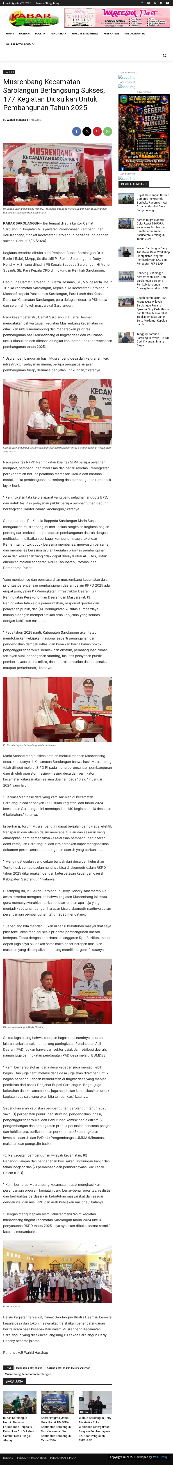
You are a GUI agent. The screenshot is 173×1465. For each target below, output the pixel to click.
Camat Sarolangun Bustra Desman (68, 1367)
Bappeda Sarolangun (29, 1367)
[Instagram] (148, 3)
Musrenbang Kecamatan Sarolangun (28, 1374)
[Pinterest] (97, 131)
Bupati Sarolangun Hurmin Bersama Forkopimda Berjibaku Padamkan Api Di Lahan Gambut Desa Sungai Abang (153, 203)
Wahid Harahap (17, 119)
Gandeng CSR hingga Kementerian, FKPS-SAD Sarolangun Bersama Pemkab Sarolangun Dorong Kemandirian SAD (152, 281)
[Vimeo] (161, 3)
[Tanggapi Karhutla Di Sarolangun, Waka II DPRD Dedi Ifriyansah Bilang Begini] (126, 337)
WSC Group (160, 1457)
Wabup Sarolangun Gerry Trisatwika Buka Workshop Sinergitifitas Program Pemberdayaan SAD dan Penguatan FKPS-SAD (153, 256)
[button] (164, 55)
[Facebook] (142, 3)
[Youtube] (167, 3)
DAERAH (9, 72)
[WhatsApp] (107, 131)
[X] (154, 3)
